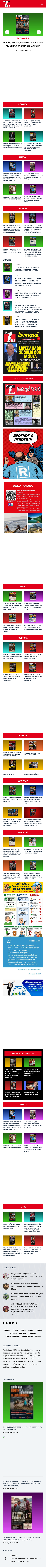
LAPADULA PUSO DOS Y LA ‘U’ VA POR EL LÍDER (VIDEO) (12, 198)
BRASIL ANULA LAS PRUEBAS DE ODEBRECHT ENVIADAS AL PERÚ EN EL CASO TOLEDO (12, 145)
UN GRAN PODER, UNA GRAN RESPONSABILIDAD (33, 754)
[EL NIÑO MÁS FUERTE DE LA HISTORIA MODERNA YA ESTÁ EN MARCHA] (23, 24)
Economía (23, 38)
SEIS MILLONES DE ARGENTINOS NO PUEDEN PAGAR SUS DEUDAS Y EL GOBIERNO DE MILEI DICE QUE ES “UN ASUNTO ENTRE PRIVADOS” (33, 229)
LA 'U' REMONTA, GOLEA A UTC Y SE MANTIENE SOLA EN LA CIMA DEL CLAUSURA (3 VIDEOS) (33, 176)
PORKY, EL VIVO (8, 774)
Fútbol (17, 276)
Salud (30, 1330)
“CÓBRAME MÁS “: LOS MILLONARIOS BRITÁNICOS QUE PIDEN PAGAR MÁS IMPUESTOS (33, 677)
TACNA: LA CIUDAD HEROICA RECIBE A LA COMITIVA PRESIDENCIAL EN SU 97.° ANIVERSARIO (33, 123)
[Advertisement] (23, 76)
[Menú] (42, 3)
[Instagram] (10, 1323)
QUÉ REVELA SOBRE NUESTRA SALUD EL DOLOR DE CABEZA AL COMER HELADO (33, 627)
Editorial (13, 1333)
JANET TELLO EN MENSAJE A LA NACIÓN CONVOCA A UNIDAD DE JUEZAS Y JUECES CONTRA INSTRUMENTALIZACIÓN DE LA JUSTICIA (24, 1309)
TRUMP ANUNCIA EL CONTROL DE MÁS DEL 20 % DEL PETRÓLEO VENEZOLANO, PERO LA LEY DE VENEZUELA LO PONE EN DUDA (12, 229)
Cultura (39, 1330)
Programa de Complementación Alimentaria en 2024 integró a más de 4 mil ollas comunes (26, 1276)
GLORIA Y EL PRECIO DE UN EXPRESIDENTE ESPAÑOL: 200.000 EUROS (13, 1094)
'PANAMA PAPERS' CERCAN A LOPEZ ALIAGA (31, 1093)
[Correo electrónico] (16, 1323)
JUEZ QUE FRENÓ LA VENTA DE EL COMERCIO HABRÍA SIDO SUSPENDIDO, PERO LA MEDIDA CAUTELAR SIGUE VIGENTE (12, 853)
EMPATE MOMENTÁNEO (31, 774)
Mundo (17, 317)
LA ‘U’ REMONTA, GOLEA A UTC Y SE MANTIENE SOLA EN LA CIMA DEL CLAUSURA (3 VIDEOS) (28, 295)
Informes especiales (12, 1336)
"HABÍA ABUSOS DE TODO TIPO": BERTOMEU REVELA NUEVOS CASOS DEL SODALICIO (11, 677)
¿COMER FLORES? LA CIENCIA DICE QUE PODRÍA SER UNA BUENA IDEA (32, 656)
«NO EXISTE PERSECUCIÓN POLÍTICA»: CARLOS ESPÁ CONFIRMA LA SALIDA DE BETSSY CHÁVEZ (12, 876)
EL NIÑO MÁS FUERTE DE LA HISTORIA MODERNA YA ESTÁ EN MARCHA (12, 799)
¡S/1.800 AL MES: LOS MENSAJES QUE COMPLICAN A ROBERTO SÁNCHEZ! (32, 1072)
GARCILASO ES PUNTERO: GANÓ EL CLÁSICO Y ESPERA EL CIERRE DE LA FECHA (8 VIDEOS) (33, 199)
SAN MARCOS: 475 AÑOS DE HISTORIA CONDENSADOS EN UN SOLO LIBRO (12, 656)
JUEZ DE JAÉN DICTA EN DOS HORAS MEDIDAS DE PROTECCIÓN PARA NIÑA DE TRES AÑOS (33, 800)
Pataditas (32, 1333)
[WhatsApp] (3, 1323)
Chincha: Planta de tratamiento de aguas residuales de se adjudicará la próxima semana (27, 1296)
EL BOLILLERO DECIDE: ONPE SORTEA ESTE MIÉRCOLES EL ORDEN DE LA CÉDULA (33, 851)
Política (17, 302)
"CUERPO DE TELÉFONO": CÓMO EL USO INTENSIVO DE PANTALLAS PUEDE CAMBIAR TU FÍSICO (33, 606)
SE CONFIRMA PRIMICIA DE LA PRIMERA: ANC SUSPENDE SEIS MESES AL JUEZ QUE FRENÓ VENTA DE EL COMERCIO (33, 147)
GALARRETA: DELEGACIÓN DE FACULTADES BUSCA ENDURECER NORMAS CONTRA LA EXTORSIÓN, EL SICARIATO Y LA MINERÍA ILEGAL (12, 124)
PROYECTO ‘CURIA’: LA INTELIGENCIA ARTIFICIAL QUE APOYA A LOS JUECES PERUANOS (12, 822)
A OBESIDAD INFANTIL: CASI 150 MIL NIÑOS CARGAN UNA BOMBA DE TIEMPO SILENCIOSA (12, 606)
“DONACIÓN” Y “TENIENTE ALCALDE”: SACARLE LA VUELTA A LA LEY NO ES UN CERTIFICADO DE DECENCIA (13, 1073)
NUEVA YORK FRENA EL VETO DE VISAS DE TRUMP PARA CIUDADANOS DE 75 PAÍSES (12, 251)
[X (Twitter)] (13, 1323)
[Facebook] (7, 1323)
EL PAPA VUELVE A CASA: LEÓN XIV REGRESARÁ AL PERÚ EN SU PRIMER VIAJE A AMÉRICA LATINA (33, 876)
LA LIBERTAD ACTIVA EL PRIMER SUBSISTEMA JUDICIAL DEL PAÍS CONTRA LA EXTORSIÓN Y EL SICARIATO (33, 822)
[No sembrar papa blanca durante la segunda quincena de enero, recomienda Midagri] (6, 1286)
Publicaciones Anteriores (31, 1336)
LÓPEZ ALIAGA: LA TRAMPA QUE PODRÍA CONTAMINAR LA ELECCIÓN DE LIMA (12, 754)
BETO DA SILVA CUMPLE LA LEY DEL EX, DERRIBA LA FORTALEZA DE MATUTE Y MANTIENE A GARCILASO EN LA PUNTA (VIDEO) (12, 177)
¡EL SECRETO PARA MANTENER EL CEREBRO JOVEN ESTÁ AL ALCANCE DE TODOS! (12, 628)
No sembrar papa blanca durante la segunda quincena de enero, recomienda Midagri (27, 1286)
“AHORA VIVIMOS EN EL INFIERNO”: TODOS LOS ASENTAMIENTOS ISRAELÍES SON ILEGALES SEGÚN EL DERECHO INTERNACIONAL (32, 253)
